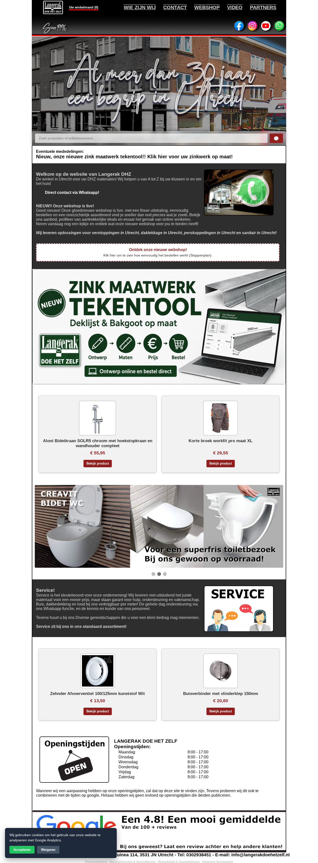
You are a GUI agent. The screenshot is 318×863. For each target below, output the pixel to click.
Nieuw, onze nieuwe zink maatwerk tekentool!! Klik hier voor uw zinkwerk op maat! (134, 156)
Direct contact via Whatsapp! (67, 192)
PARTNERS (263, 7)
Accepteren (22, 850)
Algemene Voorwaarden (217, 861)
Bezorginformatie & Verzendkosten (133, 861)
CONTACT (175, 7)
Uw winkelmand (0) (83, 7)
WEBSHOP (207, 7)
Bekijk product (97, 463)
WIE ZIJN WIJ (140, 7)
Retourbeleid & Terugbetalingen (179, 861)
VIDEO (234, 7)
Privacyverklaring (96, 861)
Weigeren (48, 850)
